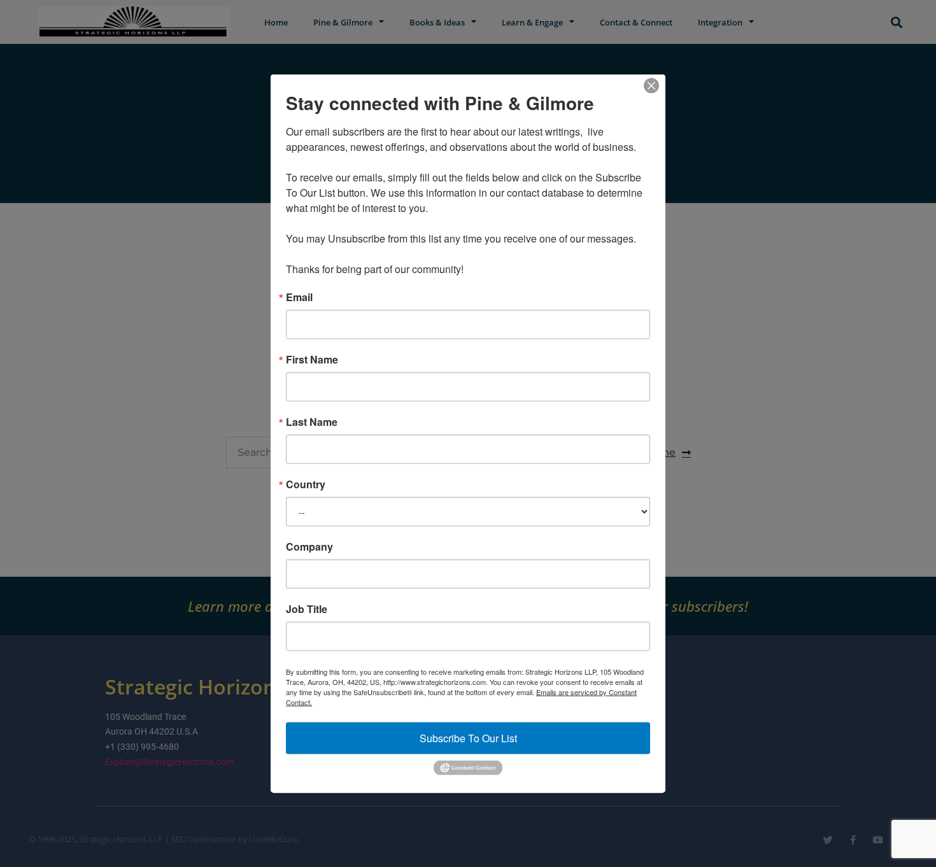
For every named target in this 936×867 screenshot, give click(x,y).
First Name (312, 360)
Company (309, 547)
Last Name (311, 422)
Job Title (306, 609)
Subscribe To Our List (468, 738)
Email (299, 297)
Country (305, 484)
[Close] (651, 86)
